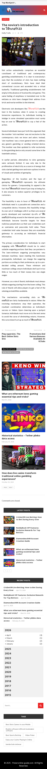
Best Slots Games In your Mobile (18, 724)
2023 (8, 658)
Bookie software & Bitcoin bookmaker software (20, 730)
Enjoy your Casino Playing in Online (19, 740)
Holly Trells (6, 33)
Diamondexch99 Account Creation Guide (27, 539)
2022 (8, 662)
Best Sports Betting (13, 735)
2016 (8, 690)
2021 (8, 667)
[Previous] (5, 570)
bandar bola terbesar (13, 744)
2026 (8, 630)
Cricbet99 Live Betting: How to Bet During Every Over (29, 518)
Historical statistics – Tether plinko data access (29, 561)
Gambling (5, 19)
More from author (25, 349)
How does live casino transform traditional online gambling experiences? (19, 476)
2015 (8, 695)
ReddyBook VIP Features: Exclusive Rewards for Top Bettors (28, 530)
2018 (8, 681)
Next (11, 487)
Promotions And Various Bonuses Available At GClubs (37, 338)
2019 (8, 676)
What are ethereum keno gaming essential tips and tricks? (20, 395)
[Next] (9, 570)
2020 (8, 672)
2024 (8, 653)
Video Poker (30, 735)
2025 (8, 649)
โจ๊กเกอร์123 (33, 108)
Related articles (9, 349)
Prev (5, 487)
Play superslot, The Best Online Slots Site (11, 336)
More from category (11, 352)
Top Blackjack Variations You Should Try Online (22, 3)
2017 (8, 685)
